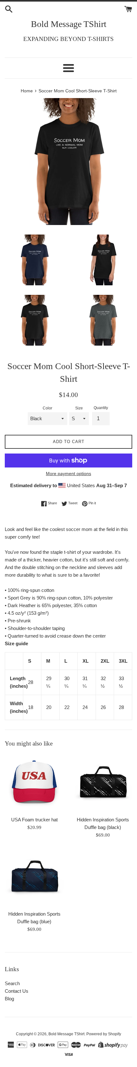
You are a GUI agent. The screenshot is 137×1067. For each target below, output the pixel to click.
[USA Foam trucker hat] (34, 783)
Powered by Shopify (103, 1034)
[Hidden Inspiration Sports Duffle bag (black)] (102, 783)
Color (47, 408)
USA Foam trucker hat (34, 819)
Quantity (101, 408)
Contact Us (16, 991)
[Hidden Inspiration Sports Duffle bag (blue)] (34, 877)
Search (12, 983)
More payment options (68, 473)
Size (79, 408)
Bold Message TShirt (68, 24)
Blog (9, 998)
